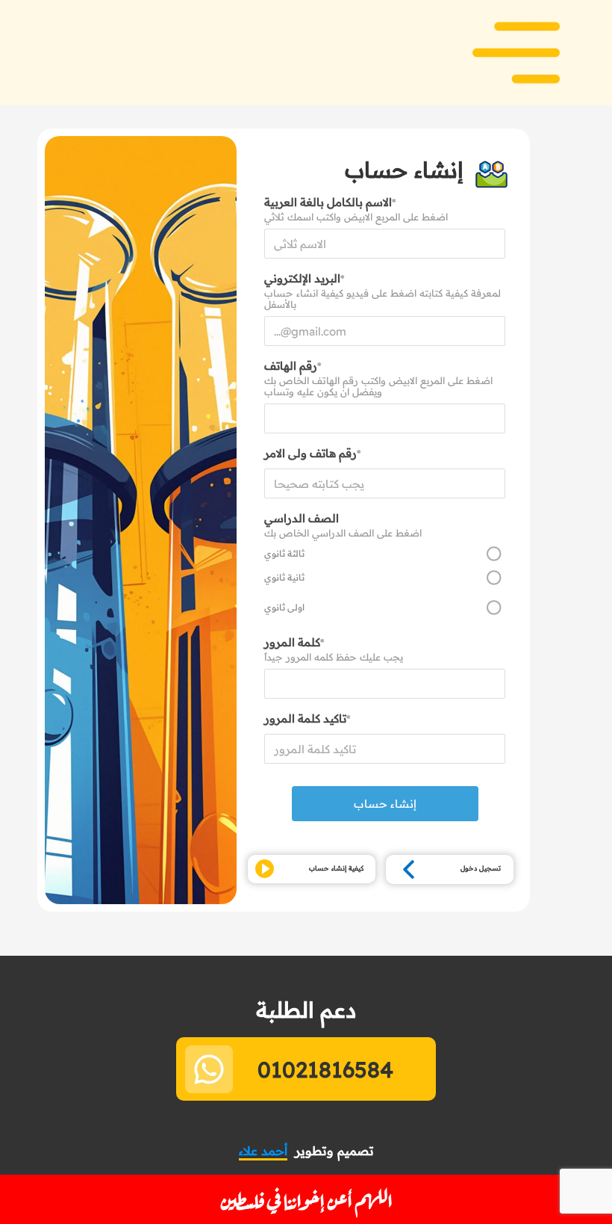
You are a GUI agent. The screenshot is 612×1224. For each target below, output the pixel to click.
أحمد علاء (263, 1150)
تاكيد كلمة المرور (307, 718)
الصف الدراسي (301, 518)
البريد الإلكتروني (304, 278)
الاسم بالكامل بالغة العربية (330, 202)
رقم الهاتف (292, 366)
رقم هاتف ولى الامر (312, 453)
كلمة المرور (294, 642)
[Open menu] (516, 52)
